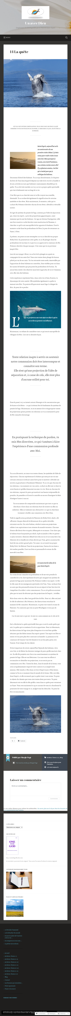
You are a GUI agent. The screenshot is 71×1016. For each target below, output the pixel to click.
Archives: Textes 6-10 (11, 974)
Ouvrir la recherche (66, 38)
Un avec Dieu (35, 23)
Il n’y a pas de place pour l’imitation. (54, 763)
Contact (7, 980)
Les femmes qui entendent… (13, 983)
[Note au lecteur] (14, 908)
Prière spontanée (10, 986)
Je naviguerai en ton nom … (13, 941)
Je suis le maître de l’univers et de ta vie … (13, 937)
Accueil (7, 953)
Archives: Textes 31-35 (11, 971)
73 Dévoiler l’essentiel (11, 930)
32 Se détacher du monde (12, 933)
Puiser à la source (10, 989)
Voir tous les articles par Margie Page (26, 763)
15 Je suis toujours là (52, 767)
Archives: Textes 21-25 (11, 965)
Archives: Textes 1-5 (11, 956)
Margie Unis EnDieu (10, 998)
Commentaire (54, 798)
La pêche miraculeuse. (12, 944)
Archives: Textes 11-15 (53, 757)
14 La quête (19, 51)
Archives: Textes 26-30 (12, 968)
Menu (8, 37)
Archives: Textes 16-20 (11, 962)
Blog (61, 757)
